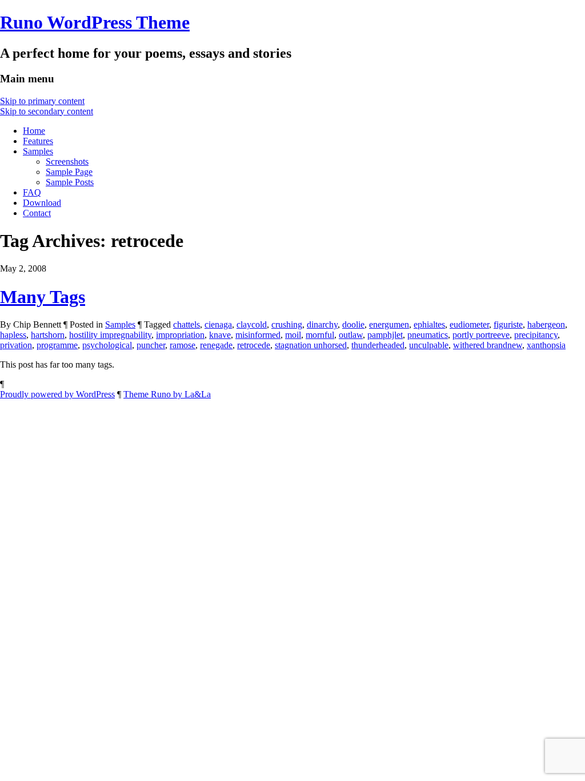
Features (38, 141)
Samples (38, 151)
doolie (353, 324)
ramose (182, 345)
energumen (389, 324)
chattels (186, 324)
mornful (320, 335)
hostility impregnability (110, 335)
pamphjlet (385, 335)
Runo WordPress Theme (95, 22)
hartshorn (48, 335)
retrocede (253, 345)
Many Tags (42, 296)
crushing (286, 324)
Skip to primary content (42, 101)
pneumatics (427, 335)
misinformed (258, 335)
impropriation (180, 335)
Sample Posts (70, 182)
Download (42, 203)
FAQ (32, 192)
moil (293, 335)
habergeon (546, 324)
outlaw (351, 335)
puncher (151, 345)
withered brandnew (487, 345)
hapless (13, 335)
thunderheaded (377, 345)
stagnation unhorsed (311, 345)
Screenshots (67, 161)
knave (220, 335)
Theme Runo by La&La (167, 394)
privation (16, 345)
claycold (252, 324)
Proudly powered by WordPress (57, 394)
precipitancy (536, 335)
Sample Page (69, 172)
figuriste (508, 324)
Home (34, 131)
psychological (107, 345)
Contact (37, 213)
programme (57, 345)
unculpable (428, 345)
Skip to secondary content (46, 111)
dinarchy (322, 324)
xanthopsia (546, 345)
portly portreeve (481, 335)
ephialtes (429, 324)
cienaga (218, 324)
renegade (216, 345)
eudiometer (469, 324)
